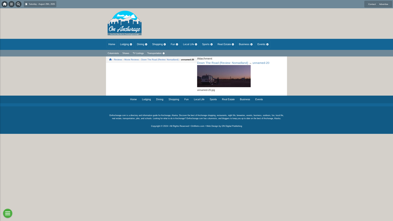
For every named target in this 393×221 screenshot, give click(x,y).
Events (261, 44)
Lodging (124, 44)
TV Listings (138, 53)
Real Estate (224, 44)
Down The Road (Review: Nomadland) (222, 62)
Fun (173, 44)
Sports (206, 44)
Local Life (188, 44)
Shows (125, 53)
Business (244, 44)
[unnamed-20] (224, 86)
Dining (140, 44)
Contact (372, 4)
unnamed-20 (261, 62)
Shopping (157, 44)
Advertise (383, 4)
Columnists (113, 53)
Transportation (154, 53)
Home (111, 44)
